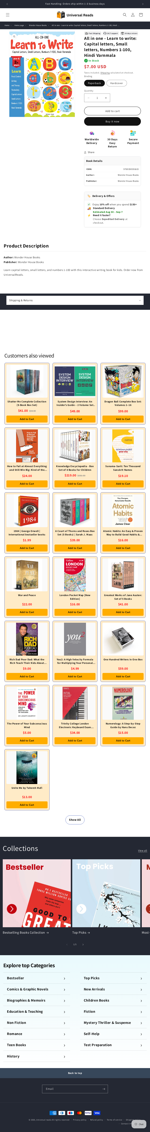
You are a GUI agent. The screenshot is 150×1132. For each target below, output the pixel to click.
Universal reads (43, 1119)
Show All (75, 820)
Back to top (75, 1073)
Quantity (88, 90)
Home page (19, 25)
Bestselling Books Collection (24, 932)
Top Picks (79, 932)
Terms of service (114, 1119)
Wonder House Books (38, 25)
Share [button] (91, 152)
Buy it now (112, 121)
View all (142, 850)
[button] (8, 15)
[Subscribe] (104, 1089)
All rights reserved (60, 1119)
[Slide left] (67, 945)
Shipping (105, 72)
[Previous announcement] (7, 4)
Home (7, 25)
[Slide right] (83, 945)
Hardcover (116, 83)
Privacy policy (80, 1119)
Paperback (94, 83)
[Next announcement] (143, 4)
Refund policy (96, 1119)
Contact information (131, 1123)
